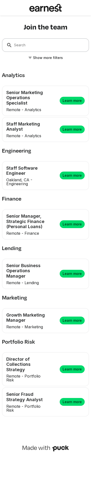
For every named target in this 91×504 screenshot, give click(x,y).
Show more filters (48, 58)
